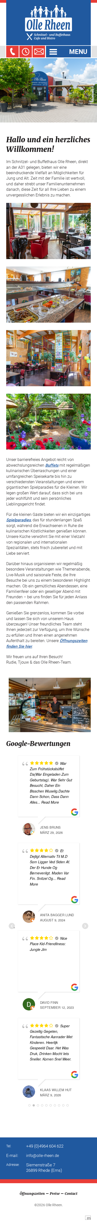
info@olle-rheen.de (42, 1155)
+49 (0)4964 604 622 (44, 1146)
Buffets (51, 465)
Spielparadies (18, 520)
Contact (71, 1193)
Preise (55, 1193)
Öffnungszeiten (32, 1193)
